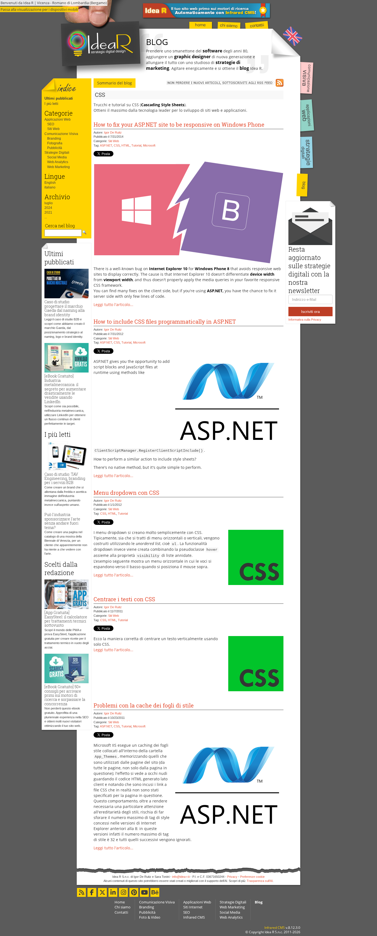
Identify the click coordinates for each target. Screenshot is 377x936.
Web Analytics (57, 162)
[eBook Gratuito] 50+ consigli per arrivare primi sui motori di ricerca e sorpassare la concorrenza (64, 695)
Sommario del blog (114, 83)
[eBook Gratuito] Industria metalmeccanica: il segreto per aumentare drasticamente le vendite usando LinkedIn (65, 388)
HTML (125, 145)
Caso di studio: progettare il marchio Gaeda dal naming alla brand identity (64, 308)
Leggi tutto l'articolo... (113, 304)
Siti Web (53, 129)
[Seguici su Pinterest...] (133, 892)
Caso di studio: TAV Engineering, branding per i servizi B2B (64, 478)
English (50, 183)
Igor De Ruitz (113, 132)
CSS (117, 145)
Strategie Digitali (56, 153)
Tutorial (136, 145)
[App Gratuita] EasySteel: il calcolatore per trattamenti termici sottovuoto (65, 619)
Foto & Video (149, 917)
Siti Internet (193, 907)
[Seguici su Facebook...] (91, 892)
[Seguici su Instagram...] (123, 892)
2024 (48, 208)
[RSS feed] (224, 82)
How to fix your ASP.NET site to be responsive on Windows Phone (179, 124)
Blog (258, 902)
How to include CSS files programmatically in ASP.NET (165, 321)
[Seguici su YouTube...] (144, 892)
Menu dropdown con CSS (126, 492)
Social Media (57, 157)
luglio (48, 203)
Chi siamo (123, 907)
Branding (54, 138)
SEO (50, 124)
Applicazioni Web (57, 119)
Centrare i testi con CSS (124, 599)
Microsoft (149, 145)
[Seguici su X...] (102, 892)
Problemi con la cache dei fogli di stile (144, 705)
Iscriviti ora (310, 311)
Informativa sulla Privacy (304, 319)
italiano (49, 187)
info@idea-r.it (181, 876)
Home (120, 902)
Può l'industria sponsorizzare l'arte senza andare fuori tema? (62, 521)
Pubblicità (54, 148)
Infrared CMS (194, 917)
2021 (48, 212)
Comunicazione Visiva (61, 134)
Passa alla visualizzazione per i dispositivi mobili (39, 9)
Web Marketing (58, 167)
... (45, 217)
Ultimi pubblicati (58, 98)
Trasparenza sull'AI (260, 880)
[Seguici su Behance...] (154, 892)
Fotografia (54, 143)
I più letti (51, 104)
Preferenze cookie (252, 876)
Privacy (232, 876)
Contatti (121, 912)
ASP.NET (106, 145)
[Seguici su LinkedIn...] (112, 892)
